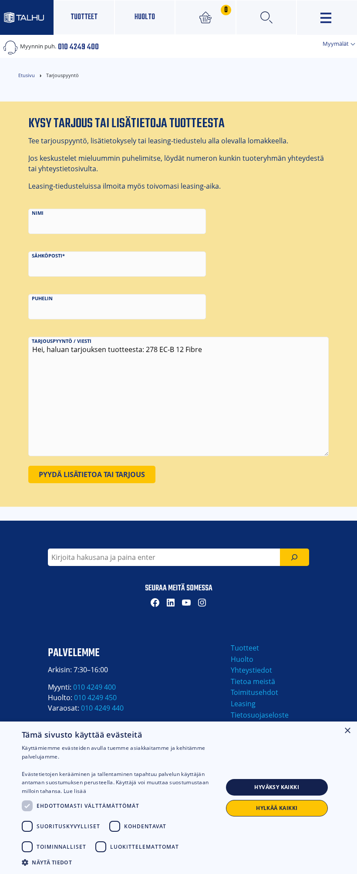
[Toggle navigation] (327, 17)
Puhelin (42, 298)
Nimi (38, 213)
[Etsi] (294, 557)
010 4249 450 (95, 697)
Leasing (243, 703)
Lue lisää (75, 791)
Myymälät (336, 43)
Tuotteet (84, 17)
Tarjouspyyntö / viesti (61, 341)
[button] (122, 862)
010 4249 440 (102, 708)
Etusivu (26, 75)
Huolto (145, 17)
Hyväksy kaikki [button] (276, 787)
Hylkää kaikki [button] (276, 808)
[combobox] (164, 557)
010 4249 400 (78, 46)
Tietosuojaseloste (260, 715)
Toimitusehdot (254, 692)
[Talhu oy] (27, 17)
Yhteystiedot (251, 670)
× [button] (347, 731)
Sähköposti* (48, 255)
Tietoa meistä (253, 681)
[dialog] (178, 798)
